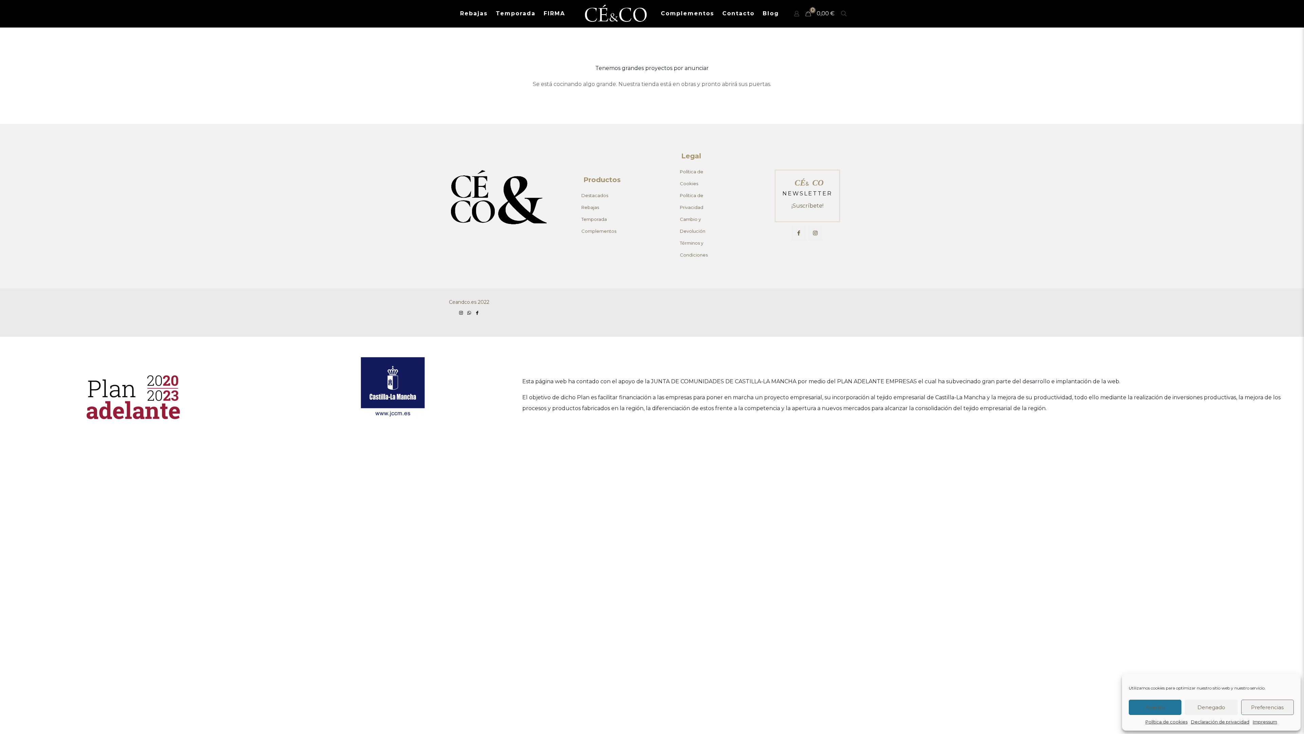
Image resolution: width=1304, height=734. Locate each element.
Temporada (594, 219)
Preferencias (1267, 707)
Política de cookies (1166, 721)
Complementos (598, 231)
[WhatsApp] (469, 312)
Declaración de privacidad (1220, 721)
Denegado (1211, 707)
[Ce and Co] (616, 13)
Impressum (1265, 721)
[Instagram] (461, 312)
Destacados (594, 195)
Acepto (1155, 707)
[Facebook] (477, 312)
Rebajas (590, 207)
